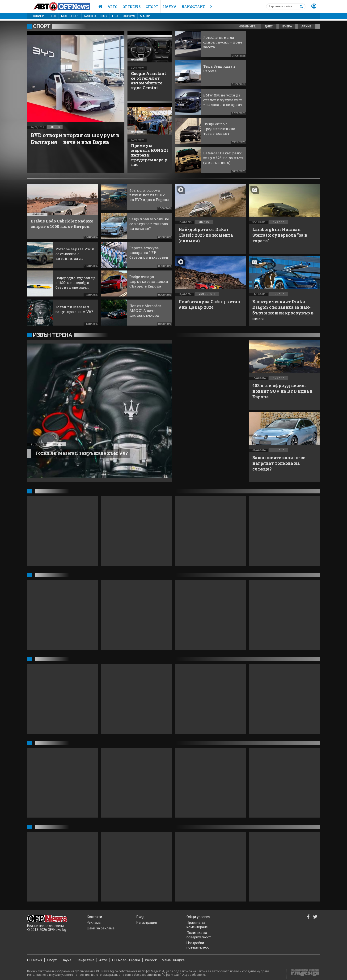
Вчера (287, 26)
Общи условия (198, 917)
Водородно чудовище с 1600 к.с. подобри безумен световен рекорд (75, 284)
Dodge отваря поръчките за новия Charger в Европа (148, 281)
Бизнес (90, 16)
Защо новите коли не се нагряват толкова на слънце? (149, 224)
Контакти (94, 917)
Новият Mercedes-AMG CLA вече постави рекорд (146, 310)
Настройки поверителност (198, 945)
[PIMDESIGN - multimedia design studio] (303, 974)
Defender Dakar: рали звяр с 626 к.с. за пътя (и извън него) (223, 158)
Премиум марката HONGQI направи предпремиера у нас (149, 155)
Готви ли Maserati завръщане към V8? (74, 309)
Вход (140, 917)
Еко (115, 16)
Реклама (94, 922)
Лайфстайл (194, 6)
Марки (145, 16)
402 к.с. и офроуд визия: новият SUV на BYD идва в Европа (149, 195)
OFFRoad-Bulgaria (126, 960)
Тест (52, 16)
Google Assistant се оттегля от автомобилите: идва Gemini (148, 80)
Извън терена (52, 335)
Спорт (152, 6)
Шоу (104, 16)
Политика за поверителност (198, 935)
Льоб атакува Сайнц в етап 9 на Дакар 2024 (209, 304)
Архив (306, 26)
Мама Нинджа (173, 960)
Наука (170, 6)
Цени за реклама (100, 928)
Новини (38, 16)
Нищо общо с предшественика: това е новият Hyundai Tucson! (219, 131)
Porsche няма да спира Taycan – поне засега (222, 42)
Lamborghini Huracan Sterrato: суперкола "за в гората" (279, 235)
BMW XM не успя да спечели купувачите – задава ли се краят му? (222, 102)
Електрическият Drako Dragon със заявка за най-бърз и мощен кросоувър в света (282, 310)
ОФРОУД (129, 16)
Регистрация (146, 922)
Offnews (132, 6)
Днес (268, 26)
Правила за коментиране (197, 924)
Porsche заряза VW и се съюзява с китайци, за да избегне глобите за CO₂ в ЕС (74, 258)
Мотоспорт (70, 16)
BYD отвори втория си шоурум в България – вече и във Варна (75, 138)
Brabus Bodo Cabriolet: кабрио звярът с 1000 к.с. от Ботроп (62, 223)
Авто (112, 6)
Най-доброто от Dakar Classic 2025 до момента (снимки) (205, 235)
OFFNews (34, 960)
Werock (151, 960)
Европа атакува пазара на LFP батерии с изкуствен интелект (148, 254)
